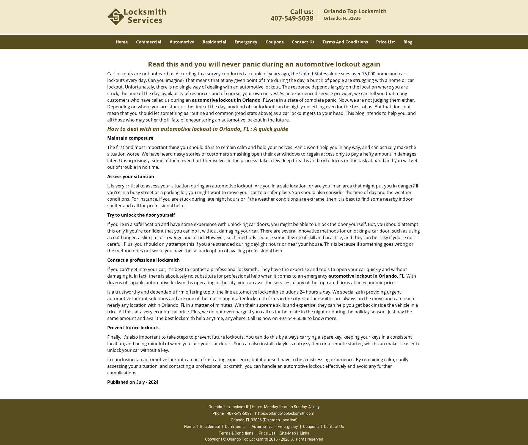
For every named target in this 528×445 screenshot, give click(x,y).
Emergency (246, 42)
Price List (385, 42)
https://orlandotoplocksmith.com (284, 413)
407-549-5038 (292, 18)
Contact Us (303, 42)
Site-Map (288, 433)
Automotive (182, 42)
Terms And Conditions (345, 42)
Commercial (148, 42)
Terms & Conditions (236, 433)
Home (122, 42)
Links (304, 433)
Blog (407, 42)
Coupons (275, 42)
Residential (214, 42)
